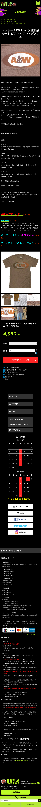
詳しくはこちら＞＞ (32, 634)
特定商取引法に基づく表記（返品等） (16, 370)
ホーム (3, 19)
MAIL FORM (15, 792)
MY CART (23, 797)
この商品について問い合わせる (14, 374)
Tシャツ (15, 21)
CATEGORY (10, 23)
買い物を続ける (10, 377)
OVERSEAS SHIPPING (17, 424)
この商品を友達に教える (12, 372)
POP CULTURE (20, 23)
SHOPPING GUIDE (16, 419)
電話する (10, 804)
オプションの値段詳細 (12, 367)
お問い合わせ (30, 804)
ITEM (8, 21)
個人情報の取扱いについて (22, 760)
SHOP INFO (13, 430)
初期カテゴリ (11, 19)
